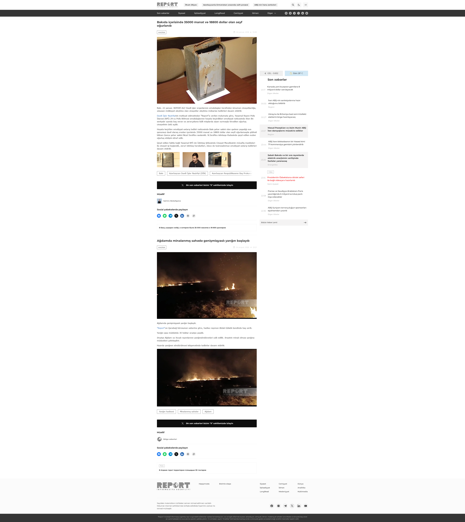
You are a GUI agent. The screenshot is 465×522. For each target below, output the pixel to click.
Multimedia (303, 491)
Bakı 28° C (298, 73)
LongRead (264, 491)
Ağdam (208, 411)
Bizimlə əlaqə (225, 484)
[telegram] (294, 13)
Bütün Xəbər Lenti (269, 222)
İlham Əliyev (191, 5)
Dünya (300, 484)
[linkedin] (302, 13)
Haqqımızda (204, 484)
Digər (270, 13)
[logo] (167, 4)
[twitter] (298, 13)
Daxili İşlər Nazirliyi (166, 116)
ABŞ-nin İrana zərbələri (265, 5)
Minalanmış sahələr (189, 411)
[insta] (290, 13)
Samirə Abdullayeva (172, 201)
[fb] (286, 13)
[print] (188, 216)
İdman (281, 488)
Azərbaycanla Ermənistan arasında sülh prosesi (225, 5)
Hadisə (161, 32)
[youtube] (306, 13)
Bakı (161, 173)
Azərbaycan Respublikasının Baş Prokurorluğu (234, 173)
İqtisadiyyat (265, 488)
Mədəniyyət (284, 491)
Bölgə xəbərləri (170, 439)
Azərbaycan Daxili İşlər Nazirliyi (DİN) (187, 173)
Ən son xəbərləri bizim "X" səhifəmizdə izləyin (209, 185)
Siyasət (263, 484)
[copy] (194, 216)
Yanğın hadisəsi (166, 411)
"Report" (161, 328)
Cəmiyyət (283, 484)
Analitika (301, 488)
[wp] (165, 216)
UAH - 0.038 (273, 73)
